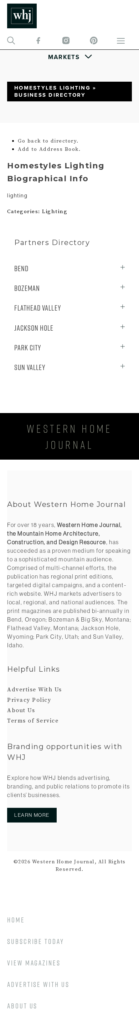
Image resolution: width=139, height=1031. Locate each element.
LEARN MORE (32, 815)
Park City (27, 347)
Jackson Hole (33, 328)
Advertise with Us (38, 984)
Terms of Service (32, 720)
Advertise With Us (34, 689)
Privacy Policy (29, 700)
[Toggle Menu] (69, 57)
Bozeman (27, 288)
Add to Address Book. (49, 149)
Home (16, 920)
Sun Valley (30, 367)
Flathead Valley (37, 308)
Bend (21, 268)
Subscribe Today (35, 941)
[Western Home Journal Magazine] (22, 16)
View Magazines (34, 963)
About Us (21, 710)
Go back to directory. (48, 141)
